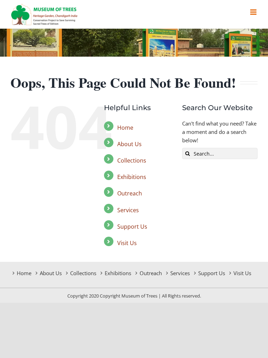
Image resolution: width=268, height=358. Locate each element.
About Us (129, 144)
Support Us (132, 226)
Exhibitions (131, 177)
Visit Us (127, 243)
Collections (131, 160)
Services (128, 210)
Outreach (129, 193)
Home (125, 127)
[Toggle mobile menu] (254, 12)
